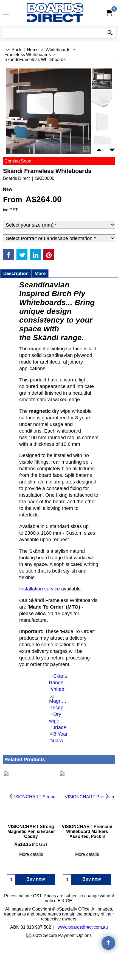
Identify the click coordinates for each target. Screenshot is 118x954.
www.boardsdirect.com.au (83, 927)
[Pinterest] (48, 254)
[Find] (110, 33)
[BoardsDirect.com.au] (58, 12)
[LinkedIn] (35, 254)
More (40, 273)
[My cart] (109, 12)
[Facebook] (8, 254)
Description (16, 273)
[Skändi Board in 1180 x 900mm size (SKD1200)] (102, 143)
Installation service (39, 589)
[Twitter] (21, 254)
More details (31, 854)
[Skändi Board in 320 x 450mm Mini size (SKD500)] (102, 122)
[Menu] (5, 13)
